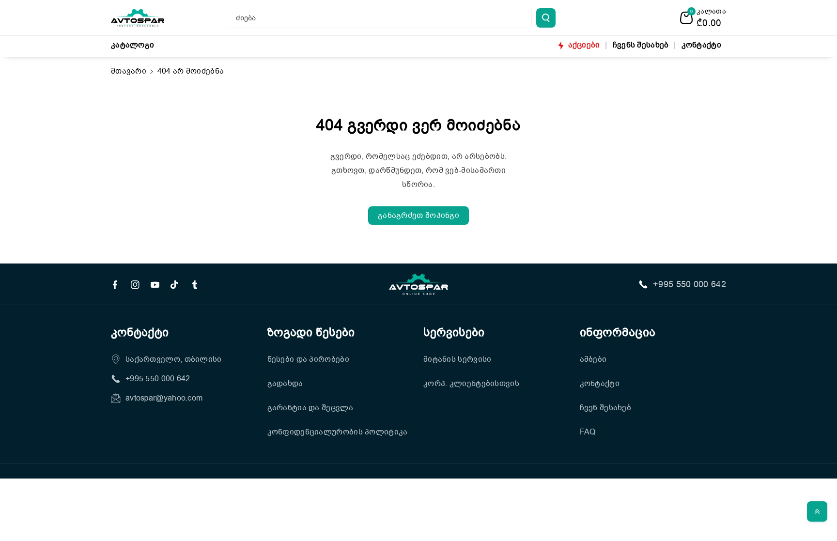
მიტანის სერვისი (457, 359)
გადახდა (285, 383)
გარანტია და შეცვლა (310, 407)
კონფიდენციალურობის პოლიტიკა (337, 432)
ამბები (593, 359)
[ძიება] (546, 18)
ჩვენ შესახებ (606, 407)
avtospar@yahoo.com (163, 398)
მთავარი (128, 71)
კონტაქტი (600, 383)
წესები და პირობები (308, 359)
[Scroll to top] (817, 511)
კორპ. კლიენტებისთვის (471, 383)
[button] (703, 18)
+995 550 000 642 (689, 284)
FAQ (588, 432)
